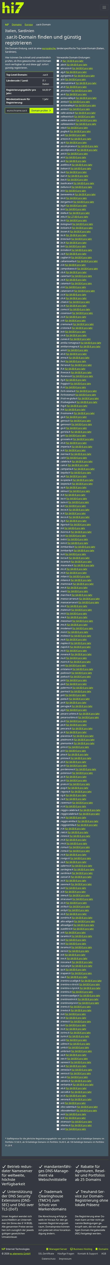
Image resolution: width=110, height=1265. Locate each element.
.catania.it (76, 283)
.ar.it (73, 135)
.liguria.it (75, 524)
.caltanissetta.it (79, 261)
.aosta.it (75, 101)
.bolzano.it (76, 227)
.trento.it (75, 1006)
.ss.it (73, 880)
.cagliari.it (76, 257)
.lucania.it (76, 561)
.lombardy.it (77, 550)
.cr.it (73, 320)
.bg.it (73, 205)
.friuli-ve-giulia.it (79, 398)
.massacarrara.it (79, 602)
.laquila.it (75, 472)
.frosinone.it (77, 413)
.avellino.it (76, 164)
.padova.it (76, 672)
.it (72, 60)
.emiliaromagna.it (80, 346)
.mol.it (74, 632)
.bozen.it (75, 231)
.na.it (73, 639)
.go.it (73, 428)
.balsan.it (75, 168)
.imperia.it (76, 446)
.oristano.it (76, 669)
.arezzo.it (75, 138)
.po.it (73, 780)
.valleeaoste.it (78, 124)
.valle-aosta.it (78, 112)
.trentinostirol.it (79, 999)
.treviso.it (76, 1010)
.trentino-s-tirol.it (80, 984)
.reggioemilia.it (79, 825)
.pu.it (73, 721)
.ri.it (73, 828)
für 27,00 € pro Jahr (77, 216)
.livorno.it (76, 532)
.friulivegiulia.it (78, 402)
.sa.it (73, 862)
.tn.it (73, 1017)
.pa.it (73, 684)
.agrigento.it (77, 75)
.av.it (73, 161)
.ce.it (73, 279)
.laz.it (73, 498)
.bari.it (74, 175)
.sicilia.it (75, 906)
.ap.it (73, 142)
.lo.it (73, 535)
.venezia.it (76, 1069)
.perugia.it (76, 706)
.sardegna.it (77, 869)
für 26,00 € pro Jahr (76, 235)
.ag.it (73, 72)
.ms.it (73, 606)
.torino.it (75, 1032)
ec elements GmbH (20, 1253)
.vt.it (73, 1129)
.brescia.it (76, 239)
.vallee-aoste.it (78, 120)
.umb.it (74, 1047)
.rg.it (73, 795)
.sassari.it (76, 876)
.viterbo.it (76, 1125)
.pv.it (73, 702)
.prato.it (75, 784)
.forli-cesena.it (78, 391)
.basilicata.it (77, 183)
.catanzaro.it (77, 290)
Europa (29, 24)
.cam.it (74, 465)
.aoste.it (75, 109)
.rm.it (73, 843)
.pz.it (73, 776)
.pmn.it (74, 747)
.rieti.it (74, 832)
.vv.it (73, 1114)
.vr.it (73, 1103)
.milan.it (75, 576)
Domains (17, 24)
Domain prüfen (40, 110)
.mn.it (74, 587)
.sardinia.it (76, 873)
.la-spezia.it (77, 480)
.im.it (73, 442)
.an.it (73, 86)
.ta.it (73, 939)
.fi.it (73, 368)
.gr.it (73, 435)
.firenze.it (76, 372)
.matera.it (76, 609)
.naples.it (75, 643)
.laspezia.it (76, 483)
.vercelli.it (76, 1092)
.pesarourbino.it (79, 717)
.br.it (73, 246)
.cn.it (73, 335)
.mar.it (74, 591)
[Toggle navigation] (104, 7)
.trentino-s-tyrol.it (80, 988)
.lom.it (74, 543)
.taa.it (74, 977)
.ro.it (73, 854)
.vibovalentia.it (78, 1110)
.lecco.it (75, 517)
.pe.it (73, 724)
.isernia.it (75, 454)
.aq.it (73, 476)
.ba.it (73, 172)
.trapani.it (76, 973)
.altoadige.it (77, 925)
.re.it (73, 817)
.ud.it (73, 1040)
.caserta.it (76, 276)
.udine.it (75, 1043)
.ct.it (73, 287)
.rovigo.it (75, 858)
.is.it (73, 450)
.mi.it (73, 572)
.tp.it (73, 969)
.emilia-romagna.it (80, 342)
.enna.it (75, 357)
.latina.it (75, 491)
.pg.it (73, 710)
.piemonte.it (77, 743)
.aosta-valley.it (78, 98)
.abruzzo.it (76, 68)
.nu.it (73, 658)
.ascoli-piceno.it (79, 146)
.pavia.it (75, 698)
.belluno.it (76, 187)
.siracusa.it (76, 899)
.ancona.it (76, 90)
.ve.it (73, 1066)
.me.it (74, 617)
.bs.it (73, 242)
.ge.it (73, 417)
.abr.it (73, 64)
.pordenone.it (78, 769)
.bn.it (73, 198)
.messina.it (76, 621)
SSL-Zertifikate (46, 1253)
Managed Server (58, 1249)
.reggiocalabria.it (80, 813)
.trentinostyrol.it (79, 1003)
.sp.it (73, 487)
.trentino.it (76, 991)
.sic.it (73, 902)
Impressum (65, 1258)
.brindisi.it (76, 250)
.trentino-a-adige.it (81, 980)
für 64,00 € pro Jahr (77, 64)
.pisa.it (74, 754)
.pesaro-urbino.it (80, 713)
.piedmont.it (77, 739)
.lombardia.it (77, 546)
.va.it (73, 1054)
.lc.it (73, 513)
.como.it (75, 309)
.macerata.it (77, 565)
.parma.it (75, 691)
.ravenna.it (76, 802)
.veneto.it (76, 1080)
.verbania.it (77, 1084)
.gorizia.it (76, 431)
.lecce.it (75, 509)
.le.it (73, 506)
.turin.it (74, 1036)
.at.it (73, 157)
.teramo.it (76, 947)
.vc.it (73, 1095)
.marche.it (76, 595)
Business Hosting (82, 1249)
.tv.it (73, 1014)
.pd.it (73, 680)
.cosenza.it (76, 313)
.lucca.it (75, 557)
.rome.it (75, 850)
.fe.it (73, 361)
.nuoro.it (75, 661)
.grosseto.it (77, 439)
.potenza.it (76, 773)
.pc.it (73, 732)
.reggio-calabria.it (80, 810)
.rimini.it (75, 836)
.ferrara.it (76, 365)
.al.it (73, 79)
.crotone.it (76, 328)
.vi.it (73, 1117)
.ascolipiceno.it (79, 149)
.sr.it (73, 932)
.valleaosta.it (77, 116)
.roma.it (75, 847)
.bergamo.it (77, 201)
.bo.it (73, 220)
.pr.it (73, 695)
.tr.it (73, 954)
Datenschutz (49, 1258)
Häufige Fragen (65, 1253)
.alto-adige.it (77, 921)
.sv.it (73, 888)
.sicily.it (74, 910)
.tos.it (74, 958)
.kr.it (73, 331)
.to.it (73, 1028)
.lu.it (73, 554)
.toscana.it (76, 962)
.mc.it (73, 569)
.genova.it (76, 424)
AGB (103, 1253)
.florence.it (76, 376)
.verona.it (76, 1099)
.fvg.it (74, 405)
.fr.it (73, 409)
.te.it (73, 943)
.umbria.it (76, 1051)
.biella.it (75, 213)
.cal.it (73, 457)
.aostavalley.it (78, 105)
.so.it (73, 914)
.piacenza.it (77, 735)
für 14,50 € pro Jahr (73, 60)
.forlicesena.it (78, 394)
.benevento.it (78, 194)
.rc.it (73, 806)
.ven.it (74, 1077)
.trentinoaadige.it (80, 995)
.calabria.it (76, 461)
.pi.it (73, 750)
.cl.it (73, 264)
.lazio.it (74, 502)
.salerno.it (76, 865)
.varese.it (75, 1062)
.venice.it (75, 1073)
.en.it (73, 353)
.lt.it (73, 494)
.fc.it (73, 387)
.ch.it (73, 298)
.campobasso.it (79, 268)
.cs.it (73, 316)
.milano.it (76, 580)
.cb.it (73, 272)
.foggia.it (75, 383)
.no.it (73, 650)
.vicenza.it (76, 1121)
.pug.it (74, 787)
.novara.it (76, 654)
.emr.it (74, 350)
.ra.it (73, 799)
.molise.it (75, 635)
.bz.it (73, 235)
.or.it (73, 665)
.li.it (72, 528)
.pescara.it (76, 728)
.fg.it (73, 379)
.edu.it (74, 216)
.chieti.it (75, 302)
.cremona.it (77, 324)
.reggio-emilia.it (79, 821)
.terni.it (74, 951)
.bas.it (74, 179)
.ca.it (73, 253)
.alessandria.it (78, 83)
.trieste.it (75, 1021)
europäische (49, 48)
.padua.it (75, 676)
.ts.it (73, 1025)
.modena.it (76, 628)
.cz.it (73, 294)
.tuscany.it (76, 965)
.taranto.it (76, 936)
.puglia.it (75, 131)
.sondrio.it (76, 917)
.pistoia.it (75, 758)
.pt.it (73, 761)
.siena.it (75, 895)
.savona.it (76, 884)
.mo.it (74, 624)
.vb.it (73, 1088)
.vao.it (74, 1058)
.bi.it (73, 209)
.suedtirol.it (77, 928)
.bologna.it (76, 224)
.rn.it (73, 839)
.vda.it (74, 127)
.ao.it (73, 94)
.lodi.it (74, 539)
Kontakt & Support (88, 1253)
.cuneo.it (75, 339)
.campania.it (77, 468)
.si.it (73, 891)
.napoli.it (75, 646)
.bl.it (73, 190)
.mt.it (73, 613)
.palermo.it (76, 687)
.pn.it (73, 765)
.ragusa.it (76, 791)
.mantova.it (77, 583)
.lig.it (73, 520)
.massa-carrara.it (80, 598)
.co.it (73, 305)
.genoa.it (75, 420)
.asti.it (74, 153)
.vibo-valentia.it (79, 1106)
